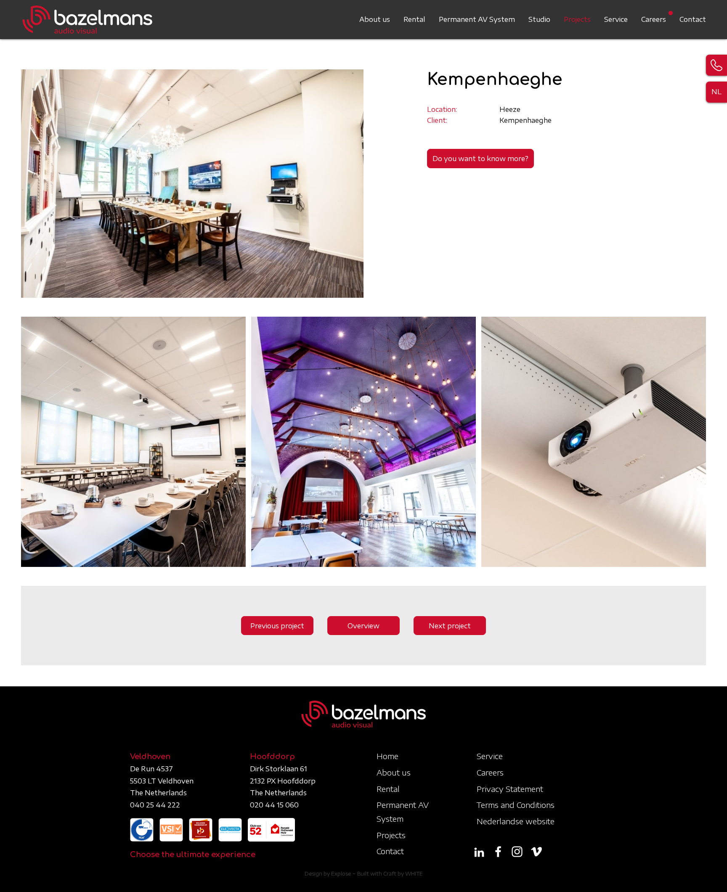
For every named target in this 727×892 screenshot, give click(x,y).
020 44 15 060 (274, 805)
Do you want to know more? (480, 158)
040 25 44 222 (155, 805)
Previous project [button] (277, 626)
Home (387, 756)
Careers (653, 19)
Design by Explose (328, 874)
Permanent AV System (477, 19)
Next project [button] (450, 626)
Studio (539, 19)
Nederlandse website (516, 821)
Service (616, 19)
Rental (414, 19)
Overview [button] (363, 626)
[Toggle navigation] (701, 14)
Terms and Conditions (516, 805)
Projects (577, 19)
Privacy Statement (510, 789)
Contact (692, 19)
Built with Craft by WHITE (390, 874)
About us (374, 19)
